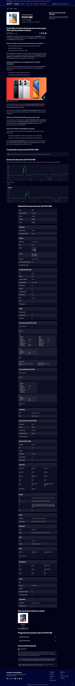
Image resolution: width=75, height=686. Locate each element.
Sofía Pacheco (10, 32)
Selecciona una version (10, 182)
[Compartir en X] (39, 33)
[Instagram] (13, 678)
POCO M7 (29, 20)
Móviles (11, 8)
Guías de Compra (36, 3)
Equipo (61, 674)
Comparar (23, 628)
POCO (15, 8)
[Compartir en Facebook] (41, 33)
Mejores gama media (37, 1)
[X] (17, 678)
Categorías (52, 674)
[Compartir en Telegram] (45, 33)
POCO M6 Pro (39, 36)
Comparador (22, 3)
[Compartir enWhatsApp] (43, 33)
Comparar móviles (23, 1)
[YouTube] (15, 678)
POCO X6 (17, 38)
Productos (16, 3)
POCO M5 (33, 219)
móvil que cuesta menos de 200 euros (17, 140)
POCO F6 (31, 38)
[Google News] (19, 678)
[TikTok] (11, 678)
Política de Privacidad (64, 676)
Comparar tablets (16, 1)
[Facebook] (21, 678)
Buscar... (55, 3)
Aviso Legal (62, 678)
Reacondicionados (43, 3)
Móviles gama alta (30, 1)
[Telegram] (7, 678)
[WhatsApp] (9, 678)
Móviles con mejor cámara (46, 1)
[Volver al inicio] (72, 684)
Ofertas (28, 3)
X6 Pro (21, 38)
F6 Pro (35, 38)
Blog (31, 3)
